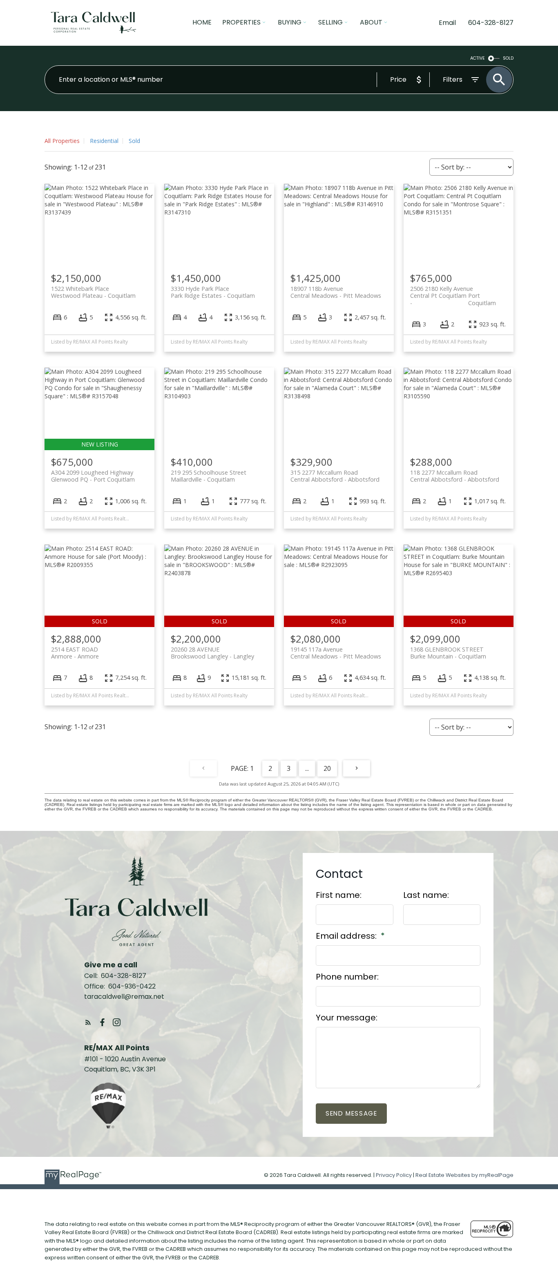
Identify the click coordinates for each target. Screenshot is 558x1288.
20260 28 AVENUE (212, 652)
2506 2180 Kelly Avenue (453, 292)
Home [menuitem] (202, 22)
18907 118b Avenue (335, 292)
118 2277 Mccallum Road (454, 476)
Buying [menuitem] (289, 22)
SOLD (508, 58)
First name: (339, 895)
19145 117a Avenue (335, 652)
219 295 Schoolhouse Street (208, 476)
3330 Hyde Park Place (213, 292)
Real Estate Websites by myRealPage (464, 1175)
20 (327, 768)
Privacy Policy (394, 1175)
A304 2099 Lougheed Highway (93, 476)
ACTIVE (477, 58)
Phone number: (347, 976)
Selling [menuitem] (330, 22)
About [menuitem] (371, 22)
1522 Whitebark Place (93, 292)
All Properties (62, 141)
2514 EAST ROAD (75, 652)
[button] (88, 1022)
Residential (104, 141)
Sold (134, 141)
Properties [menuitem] (241, 22)
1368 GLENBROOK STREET (448, 652)
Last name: (426, 895)
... (307, 768)
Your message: (346, 1017)
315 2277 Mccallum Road (334, 476)
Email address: (347, 936)
